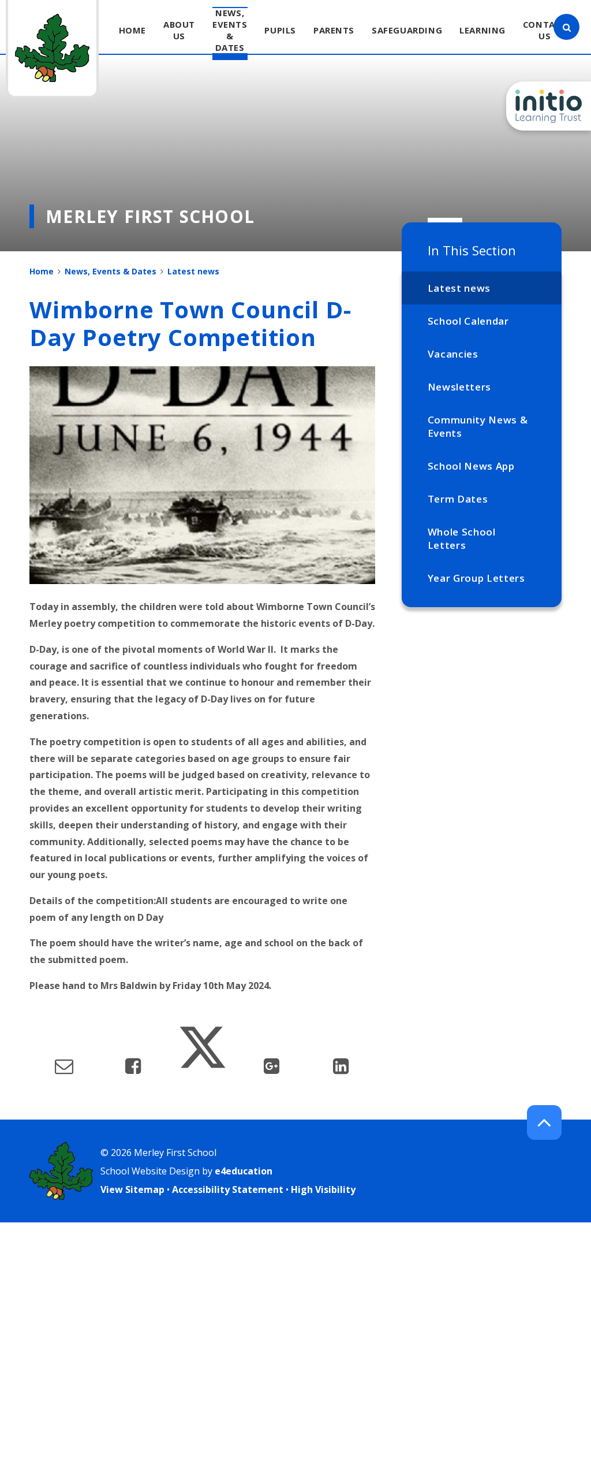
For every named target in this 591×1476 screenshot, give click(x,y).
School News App (471, 466)
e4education (243, 1171)
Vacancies (453, 353)
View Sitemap (132, 1189)
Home (41, 271)
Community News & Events (478, 426)
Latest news (459, 288)
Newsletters (459, 386)
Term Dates (458, 498)
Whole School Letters (462, 538)
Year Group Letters (476, 578)
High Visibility (323, 1189)
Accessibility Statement (227, 1189)
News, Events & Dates (110, 271)
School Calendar (468, 321)
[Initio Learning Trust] (548, 106)
